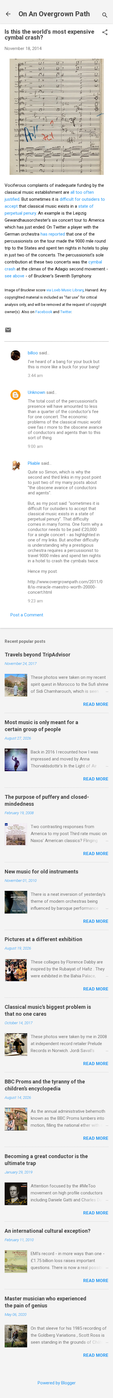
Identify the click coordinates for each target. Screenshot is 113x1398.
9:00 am (35, 446)
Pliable (34, 463)
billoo (33, 353)
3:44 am (35, 375)
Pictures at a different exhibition (43, 939)
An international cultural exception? (47, 1231)
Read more (95, 704)
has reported (53, 234)
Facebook (43, 312)
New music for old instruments (41, 871)
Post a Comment (26, 615)
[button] (104, 33)
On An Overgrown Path (54, 14)
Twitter (65, 312)
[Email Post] (8, 332)
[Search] (104, 16)
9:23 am (35, 601)
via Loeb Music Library (64, 290)
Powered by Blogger (57, 1383)
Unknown (36, 392)
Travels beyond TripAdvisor (37, 655)
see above (14, 276)
